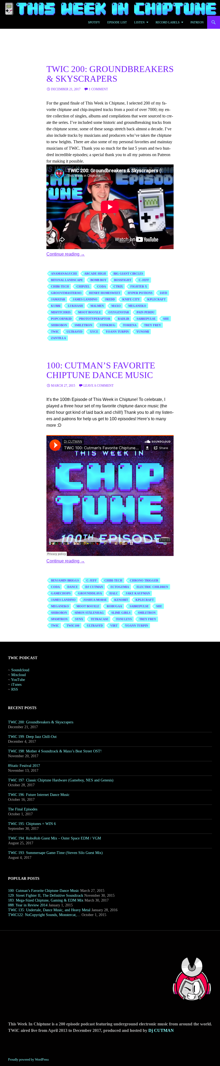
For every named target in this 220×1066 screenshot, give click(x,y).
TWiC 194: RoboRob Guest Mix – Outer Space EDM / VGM (54, 838)
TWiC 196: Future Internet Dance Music (38, 795)
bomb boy (98, 280)
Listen (139, 22)
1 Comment (98, 89)
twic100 (73, 625)
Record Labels (167, 22)
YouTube (18, 680)
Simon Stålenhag (89, 612)
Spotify (94, 22)
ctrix (118, 286)
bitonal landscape (67, 280)
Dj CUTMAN (161, 1030)
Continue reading (65, 254)
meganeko (137, 305)
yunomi (142, 331)
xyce (94, 331)
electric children (152, 586)
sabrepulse (146, 318)
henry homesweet (104, 293)
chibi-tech (60, 286)
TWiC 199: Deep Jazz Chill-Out (32, 737)
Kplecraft (156, 299)
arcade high (95, 273)
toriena (130, 325)
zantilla (58, 338)
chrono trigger (144, 580)
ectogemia (120, 586)
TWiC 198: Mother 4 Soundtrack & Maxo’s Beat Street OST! (55, 751)
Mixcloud (18, 675)
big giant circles (128, 273)
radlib (123, 318)
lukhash (75, 305)
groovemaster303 (66, 293)
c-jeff (144, 280)
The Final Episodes (22, 809)
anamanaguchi (64, 273)
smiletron (83, 325)
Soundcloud (20, 670)
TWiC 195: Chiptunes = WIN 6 (32, 824)
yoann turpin (117, 331)
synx (79, 619)
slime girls (120, 612)
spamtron (59, 619)
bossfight (122, 280)
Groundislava (90, 593)
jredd (110, 299)
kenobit (121, 599)
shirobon (59, 325)
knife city (131, 299)
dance (72, 586)
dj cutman (94, 586)
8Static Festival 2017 (24, 766)
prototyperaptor (94, 318)
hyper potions (140, 293)
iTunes (16, 685)
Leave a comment (98, 385)
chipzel (83, 286)
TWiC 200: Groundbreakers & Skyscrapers (110, 74)
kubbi (55, 305)
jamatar (58, 299)
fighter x (138, 286)
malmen (97, 305)
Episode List (117, 22)
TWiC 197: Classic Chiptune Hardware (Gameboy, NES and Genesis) (60, 780)
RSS (14, 689)
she (166, 318)
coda (101, 286)
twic (55, 331)
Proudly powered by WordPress (28, 1059)
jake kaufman (138, 593)
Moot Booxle (89, 312)
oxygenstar (118, 312)
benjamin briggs (65, 580)
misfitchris (61, 312)
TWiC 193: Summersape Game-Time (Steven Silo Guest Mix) (55, 853)
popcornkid (61, 318)
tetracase (99, 619)
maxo (116, 305)
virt (114, 625)
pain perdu (146, 312)
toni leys (124, 619)
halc (113, 593)
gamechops (61, 593)
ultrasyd (74, 331)
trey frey (152, 325)
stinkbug (107, 325)
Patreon (197, 22)
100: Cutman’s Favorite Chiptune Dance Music (100, 370)
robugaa (114, 606)
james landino (85, 299)
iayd (163, 293)
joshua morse (95, 599)
